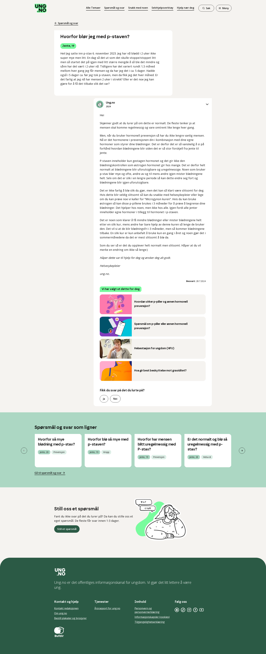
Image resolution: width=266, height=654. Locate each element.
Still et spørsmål (67, 529)
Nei (115, 398)
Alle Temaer (93, 7)
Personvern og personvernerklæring (147, 610)
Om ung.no (60, 613)
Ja (104, 398)
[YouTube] (201, 610)
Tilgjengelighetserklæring (150, 622)
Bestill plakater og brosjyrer (70, 618)
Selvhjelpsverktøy (162, 7)
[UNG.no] (133, 572)
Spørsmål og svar (114, 7)
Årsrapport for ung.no (107, 608)
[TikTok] (183, 610)
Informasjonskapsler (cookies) (152, 617)
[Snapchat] (177, 610)
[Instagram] (189, 610)
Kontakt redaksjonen (66, 608)
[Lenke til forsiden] (40, 8)
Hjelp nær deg (185, 7)
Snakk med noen (138, 7)
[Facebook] (195, 610)
